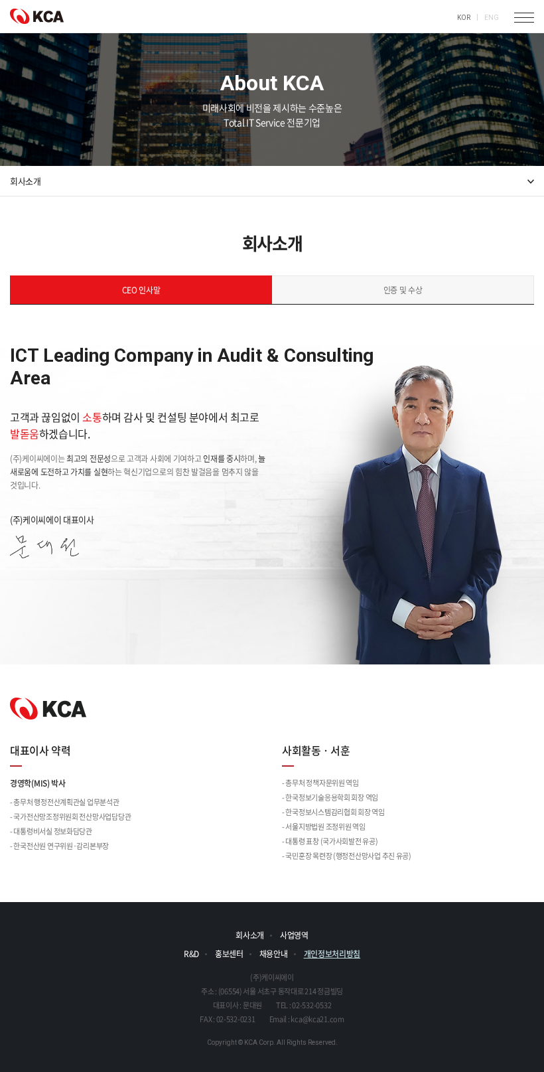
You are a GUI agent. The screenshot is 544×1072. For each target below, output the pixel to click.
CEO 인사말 (141, 290)
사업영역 (294, 935)
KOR (463, 17)
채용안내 (273, 954)
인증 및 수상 (403, 290)
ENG (491, 17)
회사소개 (250, 935)
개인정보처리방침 (332, 954)
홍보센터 (229, 954)
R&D (191, 954)
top (521, 1048)
